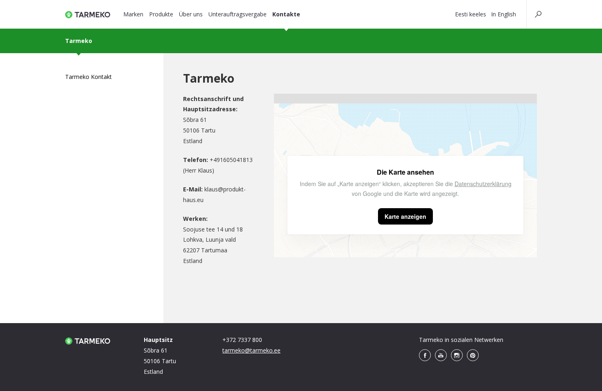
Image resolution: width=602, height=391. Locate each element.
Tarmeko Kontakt (88, 77)
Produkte (161, 14)
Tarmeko (78, 41)
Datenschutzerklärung (483, 184)
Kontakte (286, 14)
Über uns (191, 14)
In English (503, 14)
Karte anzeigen (405, 216)
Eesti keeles (470, 14)
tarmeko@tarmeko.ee (251, 350)
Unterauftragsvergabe (237, 14)
